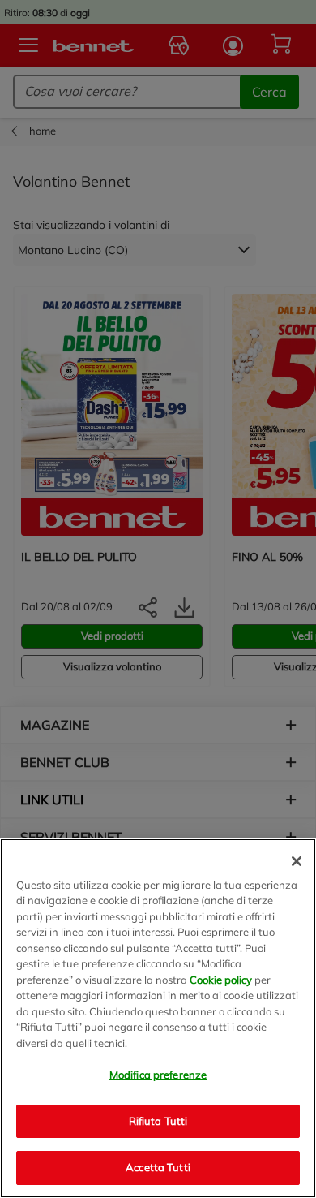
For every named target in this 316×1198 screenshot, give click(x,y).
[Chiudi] (296, 861)
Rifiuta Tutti (158, 1120)
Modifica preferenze (158, 1074)
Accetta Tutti (158, 1167)
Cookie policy (221, 979)
